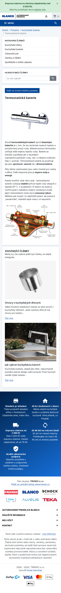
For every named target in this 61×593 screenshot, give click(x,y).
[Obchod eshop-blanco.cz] (30, 492)
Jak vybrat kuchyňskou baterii (22, 364)
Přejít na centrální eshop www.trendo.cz (30, 484)
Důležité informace (13, 515)
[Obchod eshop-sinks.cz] (11, 500)
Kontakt (7, 525)
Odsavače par (12, 53)
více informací (49, 534)
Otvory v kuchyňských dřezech (23, 302)
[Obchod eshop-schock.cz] (50, 492)
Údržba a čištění (13, 58)
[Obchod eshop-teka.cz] (50, 500)
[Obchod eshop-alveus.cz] (30, 500)
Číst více (9, 318)
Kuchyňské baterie (14, 49)
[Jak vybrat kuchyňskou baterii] (30, 342)
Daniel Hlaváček (34, 570)
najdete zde (39, 9)
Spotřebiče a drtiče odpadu (18, 62)
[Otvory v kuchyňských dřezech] (30, 280)
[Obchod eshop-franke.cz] (11, 492)
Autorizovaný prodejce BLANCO (21, 510)
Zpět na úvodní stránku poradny (22, 90)
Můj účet (7, 520)
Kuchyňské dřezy (13, 45)
